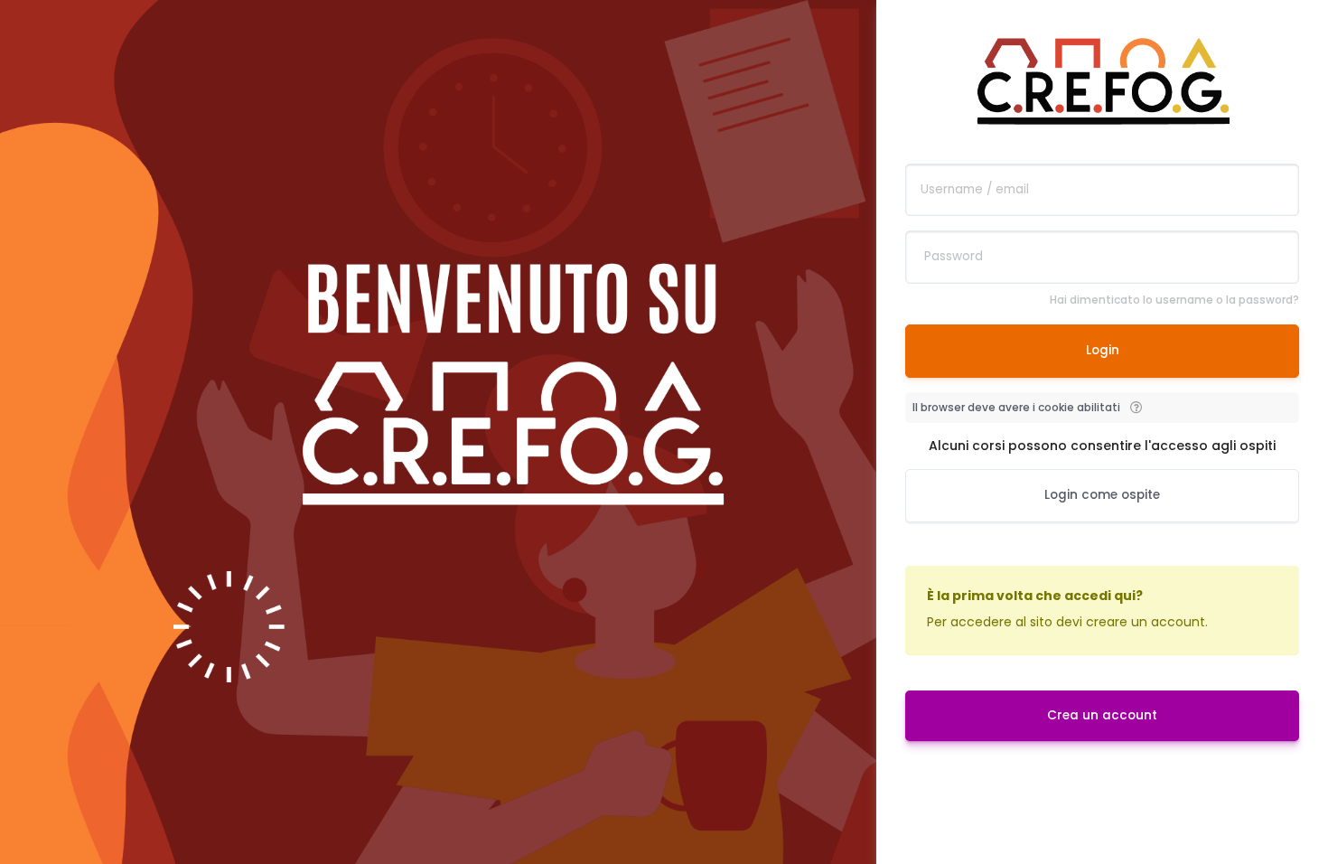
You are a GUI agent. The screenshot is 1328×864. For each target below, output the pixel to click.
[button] (1135, 407)
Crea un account (1102, 715)
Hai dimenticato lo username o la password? (1174, 299)
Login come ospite (1102, 494)
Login (1102, 350)
